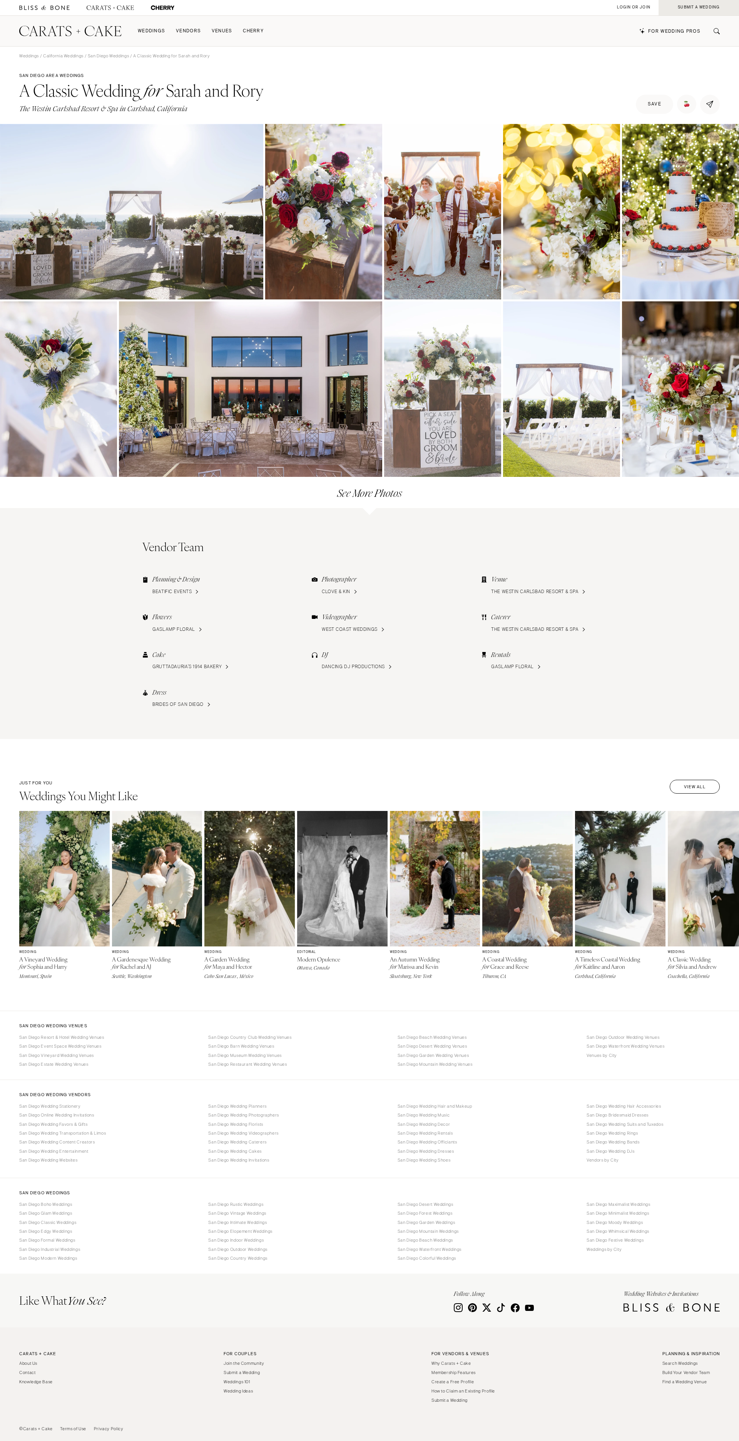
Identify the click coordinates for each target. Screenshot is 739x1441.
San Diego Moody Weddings (615, 1222)
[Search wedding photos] (162, 7)
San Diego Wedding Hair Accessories (624, 1106)
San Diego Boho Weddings (45, 1204)
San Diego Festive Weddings (615, 1240)
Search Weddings (680, 1363)
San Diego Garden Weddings (426, 1222)
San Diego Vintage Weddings (237, 1213)
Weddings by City (604, 1249)
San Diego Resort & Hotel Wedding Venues (61, 1037)
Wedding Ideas (238, 1391)
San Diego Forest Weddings (425, 1213)
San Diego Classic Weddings (47, 1222)
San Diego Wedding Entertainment (54, 1151)
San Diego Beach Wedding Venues (432, 1037)
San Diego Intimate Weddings (237, 1222)
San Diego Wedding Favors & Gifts (53, 1124)
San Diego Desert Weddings (425, 1204)
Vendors (188, 30)
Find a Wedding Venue (684, 1381)
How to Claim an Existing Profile (463, 1391)
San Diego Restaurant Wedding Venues (247, 1064)
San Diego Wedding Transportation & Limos (62, 1133)
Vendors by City (603, 1160)
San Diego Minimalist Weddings (618, 1213)
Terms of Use (73, 1428)
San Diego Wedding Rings (612, 1133)
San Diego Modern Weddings (48, 1258)
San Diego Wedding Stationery (50, 1106)
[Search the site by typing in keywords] (713, 31)
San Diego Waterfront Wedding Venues (625, 1046)
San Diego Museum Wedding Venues (245, 1055)
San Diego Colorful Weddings (427, 1258)
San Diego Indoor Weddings (236, 1240)
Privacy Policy (109, 1428)
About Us (28, 1363)
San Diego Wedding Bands (613, 1142)
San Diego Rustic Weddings (235, 1204)
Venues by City (602, 1055)
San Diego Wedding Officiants (427, 1142)
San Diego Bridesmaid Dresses (618, 1115)
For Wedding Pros (674, 31)
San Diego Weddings (108, 55)
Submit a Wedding (242, 1372)
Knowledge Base (36, 1381)
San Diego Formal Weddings (47, 1240)
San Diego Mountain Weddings (428, 1231)
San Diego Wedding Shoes (424, 1160)
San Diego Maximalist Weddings (618, 1204)
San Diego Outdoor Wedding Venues (623, 1037)
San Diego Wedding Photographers (243, 1115)
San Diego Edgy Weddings (45, 1231)
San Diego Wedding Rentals (425, 1133)
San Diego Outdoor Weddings (237, 1249)
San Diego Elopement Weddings (240, 1231)
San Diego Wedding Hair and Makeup (435, 1106)
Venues (222, 30)
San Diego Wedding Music (424, 1115)
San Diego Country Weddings (237, 1258)
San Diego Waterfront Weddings (429, 1249)
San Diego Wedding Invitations (238, 1160)
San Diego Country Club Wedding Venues (249, 1037)
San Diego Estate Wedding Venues (54, 1064)
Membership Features (453, 1372)
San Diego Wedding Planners (237, 1106)
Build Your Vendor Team (686, 1372)
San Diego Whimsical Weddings (618, 1231)
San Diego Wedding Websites (48, 1160)
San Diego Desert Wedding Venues (432, 1046)
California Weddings (63, 55)
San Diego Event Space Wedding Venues (60, 1046)
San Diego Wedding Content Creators (57, 1142)
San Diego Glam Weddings (45, 1213)
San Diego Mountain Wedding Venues (435, 1064)
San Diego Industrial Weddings (49, 1249)
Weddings (151, 30)
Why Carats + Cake (451, 1363)
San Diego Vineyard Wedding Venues (56, 1055)
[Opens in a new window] (44, 7)
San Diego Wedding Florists (235, 1124)
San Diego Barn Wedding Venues (241, 1046)
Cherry (253, 30)
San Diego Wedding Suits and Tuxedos (625, 1124)
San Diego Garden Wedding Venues (433, 1055)
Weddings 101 (237, 1381)
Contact (27, 1372)
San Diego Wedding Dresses (426, 1151)
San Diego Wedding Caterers (237, 1142)
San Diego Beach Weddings (425, 1240)
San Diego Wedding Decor (424, 1124)
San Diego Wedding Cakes (235, 1151)
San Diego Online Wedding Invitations (56, 1115)
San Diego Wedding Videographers (243, 1133)
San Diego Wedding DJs (610, 1151)
